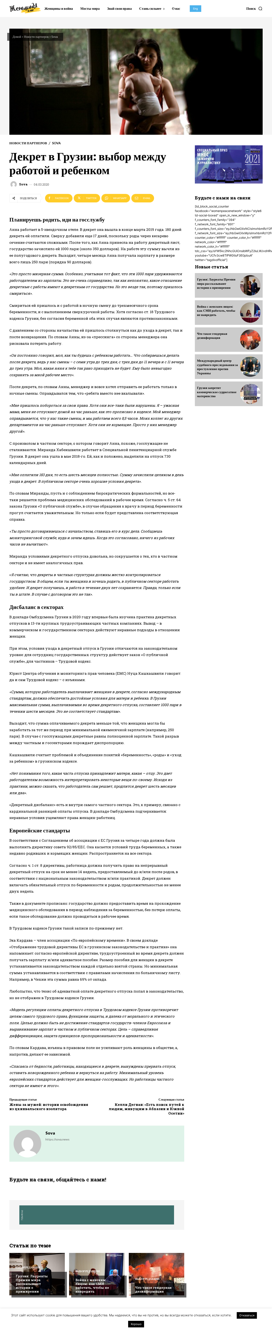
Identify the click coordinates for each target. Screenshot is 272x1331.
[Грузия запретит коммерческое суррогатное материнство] (250, 394)
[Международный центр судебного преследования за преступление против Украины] (250, 366)
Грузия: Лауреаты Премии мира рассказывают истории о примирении (32, 1283)
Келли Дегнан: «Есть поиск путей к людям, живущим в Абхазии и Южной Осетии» (146, 1109)
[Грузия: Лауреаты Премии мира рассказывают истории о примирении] (250, 285)
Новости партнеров (36, 36)
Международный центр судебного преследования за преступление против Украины (217, 367)
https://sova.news (57, 1139)
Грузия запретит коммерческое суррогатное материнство (217, 392)
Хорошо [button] (136, 1324)
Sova (54, 36)
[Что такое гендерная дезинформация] (156, 1274)
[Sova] (14, 184)
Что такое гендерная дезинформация (153, 1289)
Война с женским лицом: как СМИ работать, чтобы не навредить (92, 1285)
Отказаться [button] (246, 1315)
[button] (254, 8)
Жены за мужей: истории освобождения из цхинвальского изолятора (48, 1106)
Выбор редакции (28, 1267)
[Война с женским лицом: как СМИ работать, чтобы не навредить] (97, 1274)
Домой (17, 36)
